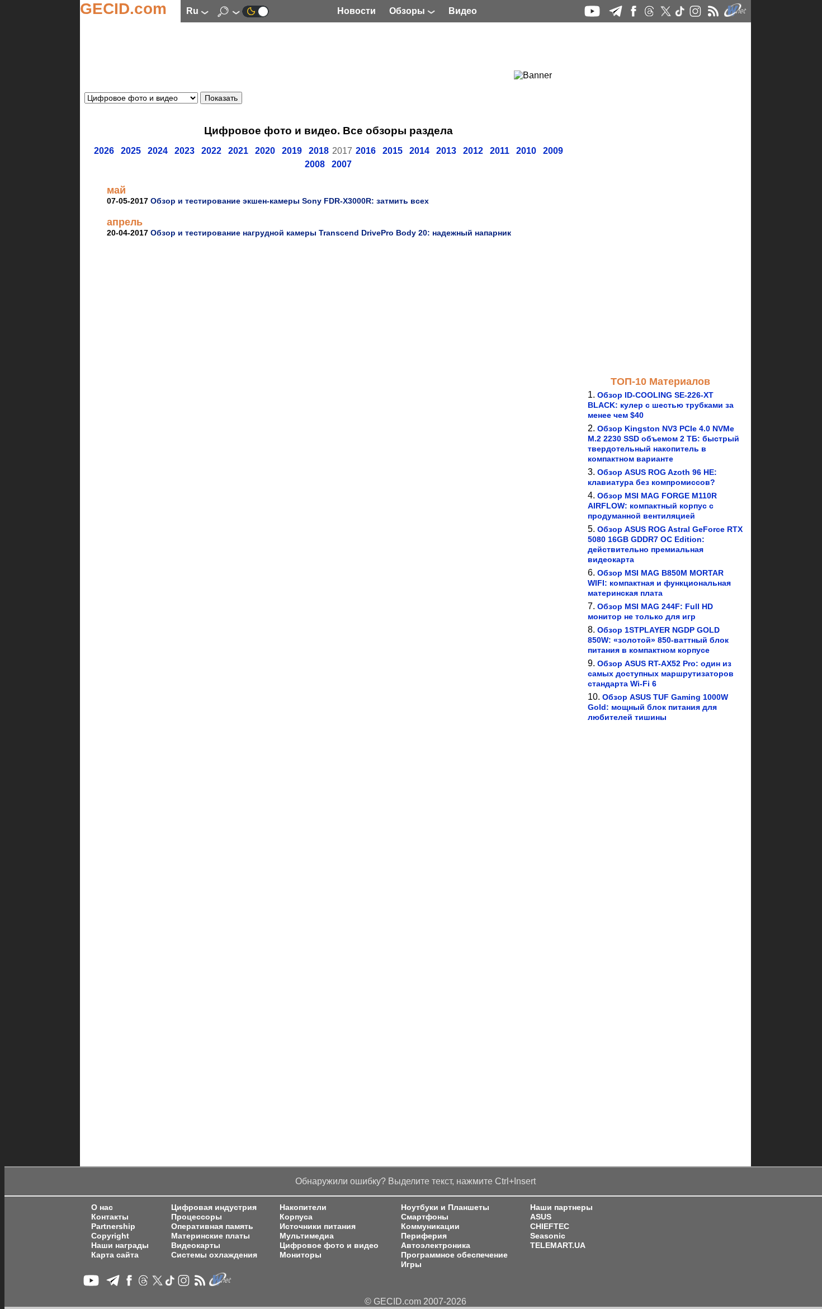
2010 (526, 151)
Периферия (424, 1236)
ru (193, 11)
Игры (411, 1264)
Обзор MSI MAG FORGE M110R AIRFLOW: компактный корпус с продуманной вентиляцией (652, 505)
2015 (392, 151)
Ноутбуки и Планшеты (445, 1207)
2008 (315, 164)
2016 (366, 151)
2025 (131, 151)
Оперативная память (212, 1226)
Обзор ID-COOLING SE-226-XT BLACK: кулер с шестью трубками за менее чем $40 (661, 405)
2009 (553, 151)
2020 (265, 151)
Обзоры (408, 11)
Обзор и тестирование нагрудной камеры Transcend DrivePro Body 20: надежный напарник (330, 232)
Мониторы (301, 1255)
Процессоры (196, 1217)
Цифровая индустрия (214, 1207)
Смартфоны (424, 1217)
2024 (158, 151)
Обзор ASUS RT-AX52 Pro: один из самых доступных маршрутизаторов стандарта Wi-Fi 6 (661, 673)
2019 (292, 151)
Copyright (110, 1236)
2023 (184, 151)
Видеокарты (195, 1245)
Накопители (303, 1207)
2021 (238, 151)
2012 (473, 151)
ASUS (540, 1217)
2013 (446, 151)
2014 (419, 151)
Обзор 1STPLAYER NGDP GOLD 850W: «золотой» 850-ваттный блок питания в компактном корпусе (658, 639)
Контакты (110, 1217)
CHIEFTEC (549, 1226)
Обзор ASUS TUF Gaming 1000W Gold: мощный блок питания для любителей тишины (658, 707)
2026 (104, 151)
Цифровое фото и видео (329, 1245)
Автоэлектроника (435, 1245)
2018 (319, 151)
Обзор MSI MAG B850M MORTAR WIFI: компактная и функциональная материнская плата (659, 582)
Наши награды (120, 1245)
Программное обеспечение (454, 1255)
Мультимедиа (307, 1236)
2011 (499, 151)
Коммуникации (430, 1226)
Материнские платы (210, 1236)
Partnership (113, 1226)
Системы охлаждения (214, 1255)
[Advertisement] (308, 53)
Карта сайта (115, 1255)
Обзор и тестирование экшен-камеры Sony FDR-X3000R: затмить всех (289, 200)
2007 (342, 164)
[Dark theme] (255, 11)
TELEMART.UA (557, 1245)
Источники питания (318, 1226)
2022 (211, 151)
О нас (102, 1207)
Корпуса (296, 1217)
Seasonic (547, 1236)
